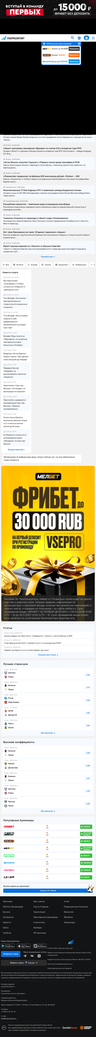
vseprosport (12, 38)
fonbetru (48, 518)
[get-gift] (79, 38)
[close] (79, 43)
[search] (72, 38)
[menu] (93, 38)
